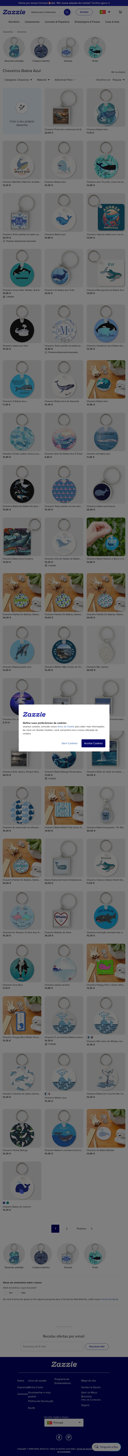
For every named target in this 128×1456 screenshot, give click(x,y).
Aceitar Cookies (93, 743)
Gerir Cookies (70, 743)
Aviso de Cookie (66, 726)
